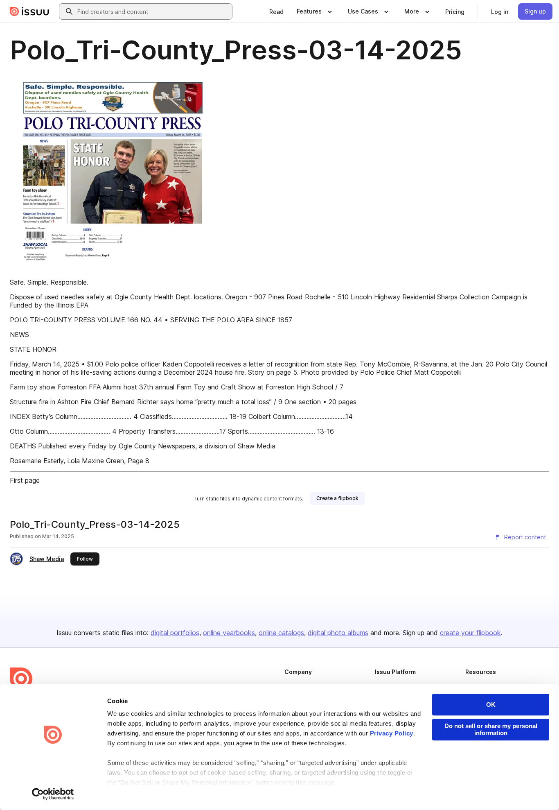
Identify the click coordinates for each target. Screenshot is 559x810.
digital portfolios (175, 633)
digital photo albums (338, 633)
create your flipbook (470, 633)
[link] (276, 11)
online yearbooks (229, 633)
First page (25, 480)
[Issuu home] (29, 11)
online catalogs (281, 633)
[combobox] (153, 11)
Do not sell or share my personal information (490, 729)
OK (491, 704)
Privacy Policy (391, 733)
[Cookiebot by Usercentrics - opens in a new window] (53, 794)
